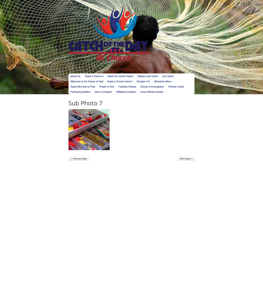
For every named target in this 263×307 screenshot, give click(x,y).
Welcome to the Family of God (86, 81)
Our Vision (168, 76)
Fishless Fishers (127, 86)
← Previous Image (79, 158)
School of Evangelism (152, 86)
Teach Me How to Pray (82, 86)
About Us (75, 76)
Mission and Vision (148, 76)
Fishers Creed (176, 86)
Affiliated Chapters (126, 91)
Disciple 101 (143, 81)
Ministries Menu (162, 81)
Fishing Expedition (80, 91)
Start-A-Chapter (103, 91)
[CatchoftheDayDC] (108, 33)
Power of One (106, 86)
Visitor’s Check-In (94, 76)
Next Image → (186, 158)
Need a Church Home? (120, 81)
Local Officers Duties (151, 91)
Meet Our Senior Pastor (121, 76)
